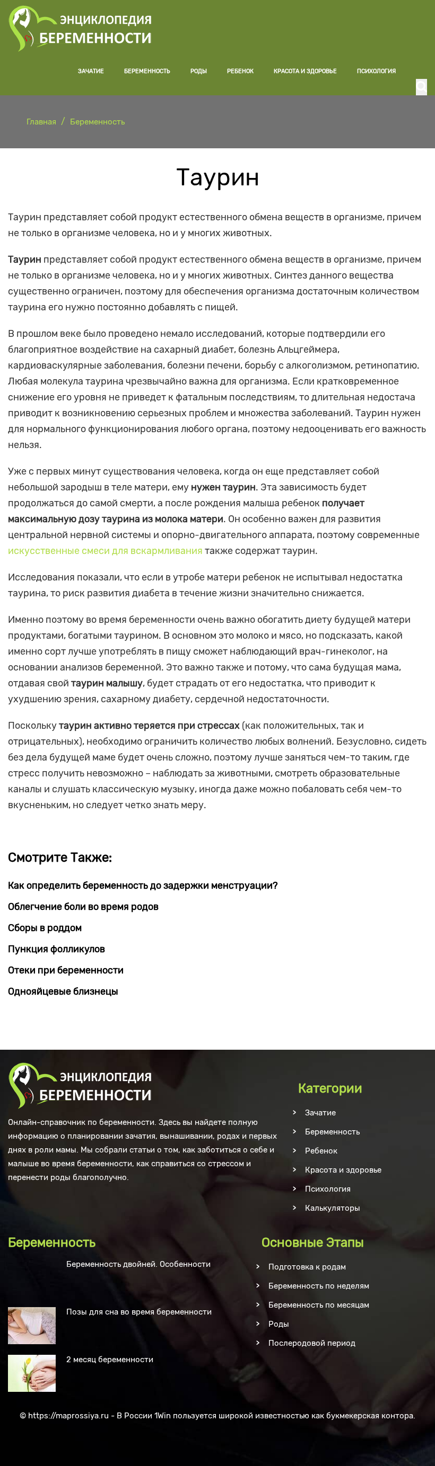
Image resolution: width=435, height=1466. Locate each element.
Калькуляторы (332, 1208)
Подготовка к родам (307, 1267)
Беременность (147, 71)
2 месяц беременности (109, 1359)
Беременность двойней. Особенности (138, 1264)
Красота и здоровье (305, 71)
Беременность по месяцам (318, 1305)
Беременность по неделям (318, 1286)
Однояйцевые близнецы (63, 991)
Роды (198, 71)
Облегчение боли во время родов (83, 906)
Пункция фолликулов (56, 949)
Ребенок (240, 71)
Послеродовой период (311, 1343)
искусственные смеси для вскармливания (105, 551)
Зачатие (91, 71)
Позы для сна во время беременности (139, 1312)
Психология (376, 71)
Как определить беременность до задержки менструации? (143, 885)
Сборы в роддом (45, 928)
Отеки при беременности (66, 970)
